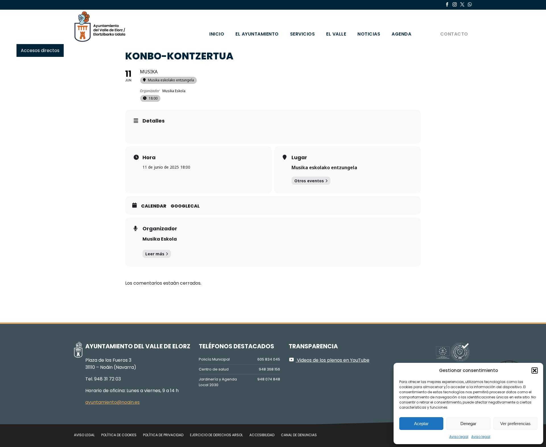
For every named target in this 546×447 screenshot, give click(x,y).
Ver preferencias (515, 423)
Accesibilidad (261, 434)
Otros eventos (309, 180)
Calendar (153, 206)
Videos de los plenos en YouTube (332, 360)
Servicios (302, 34)
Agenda (401, 34)
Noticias (368, 34)
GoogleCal (185, 206)
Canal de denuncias (299, 434)
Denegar (468, 423)
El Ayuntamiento (257, 34)
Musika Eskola (159, 239)
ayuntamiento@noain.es (112, 402)
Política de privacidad (163, 434)
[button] (534, 370)
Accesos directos (40, 50)
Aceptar (421, 423)
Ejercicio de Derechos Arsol (216, 434)
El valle (336, 34)
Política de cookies (118, 434)
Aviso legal (458, 436)
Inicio (216, 34)
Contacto (454, 34)
